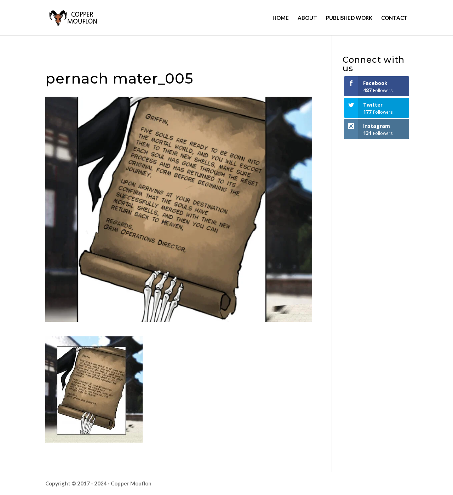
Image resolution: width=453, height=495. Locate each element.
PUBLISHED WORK (349, 18)
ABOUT (307, 18)
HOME (281, 18)
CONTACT (394, 18)
